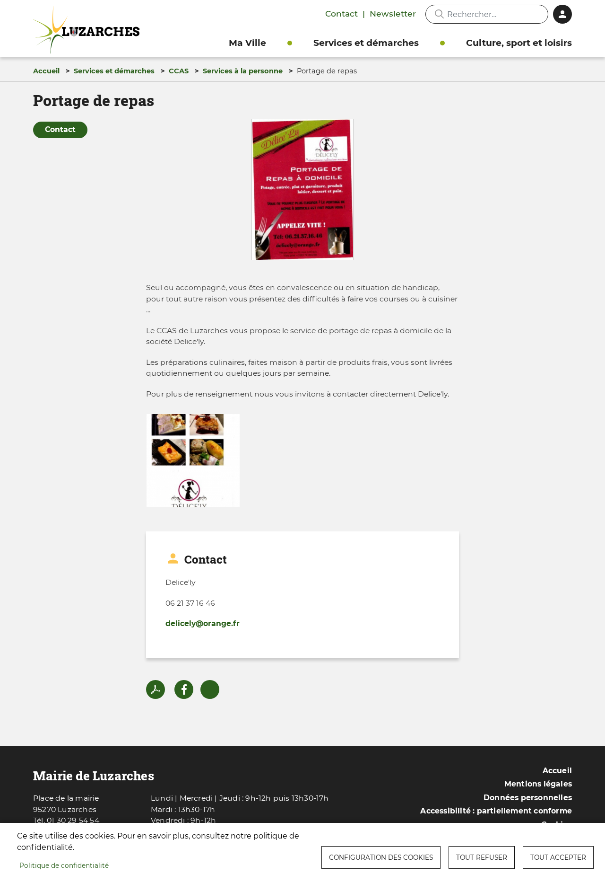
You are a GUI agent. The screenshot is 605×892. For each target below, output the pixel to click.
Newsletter (393, 13)
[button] (302, 192)
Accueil (46, 71)
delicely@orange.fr (202, 623)
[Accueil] (88, 30)
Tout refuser (481, 857)
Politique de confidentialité (64, 865)
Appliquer (439, 14)
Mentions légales (538, 783)
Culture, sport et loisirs (519, 42)
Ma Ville (247, 42)
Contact (341, 13)
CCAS (179, 71)
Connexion (562, 14)
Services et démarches (366, 42)
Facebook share (183, 689)
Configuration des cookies (381, 857)
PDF (155, 689)
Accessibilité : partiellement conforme (496, 810)
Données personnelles (528, 797)
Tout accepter (558, 857)
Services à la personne (243, 71)
